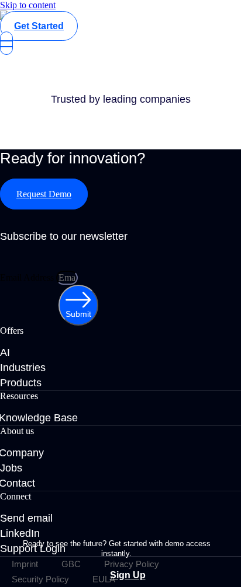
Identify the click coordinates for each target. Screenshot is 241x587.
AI (5, 352)
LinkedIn (20, 533)
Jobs (11, 468)
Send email (26, 518)
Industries (23, 367)
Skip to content (28, 5)
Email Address (28, 277)
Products (21, 383)
